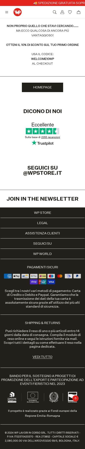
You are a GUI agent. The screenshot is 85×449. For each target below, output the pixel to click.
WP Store (42, 213)
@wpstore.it (42, 173)
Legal (42, 223)
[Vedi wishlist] (70, 12)
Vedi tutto (42, 357)
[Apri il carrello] (78, 12)
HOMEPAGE (42, 87)
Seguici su (42, 243)
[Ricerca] (54, 12)
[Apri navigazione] (7, 12)
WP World (42, 254)
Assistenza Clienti (42, 233)
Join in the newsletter (42, 198)
